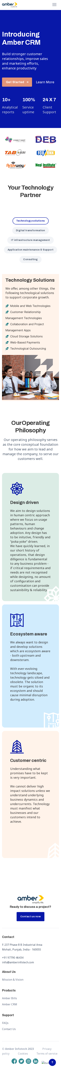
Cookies (23, 1053)
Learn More (45, 82)
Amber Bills (9, 998)
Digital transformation (30, 230)
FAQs (5, 1023)
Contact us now (30, 916)
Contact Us (9, 1029)
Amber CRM (9, 1004)
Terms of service (46, 1053)
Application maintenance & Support (31, 249)
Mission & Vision (12, 979)
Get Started (15, 82)
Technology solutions (30, 221)
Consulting (30, 259)
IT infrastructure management (30, 240)
